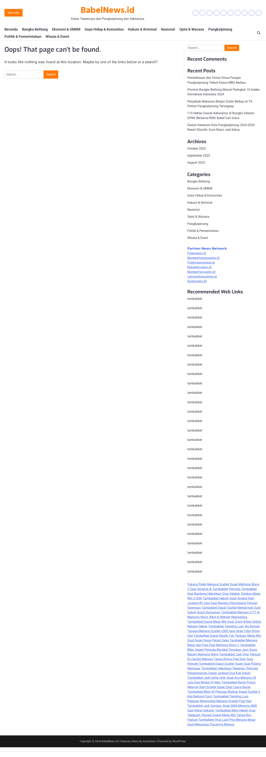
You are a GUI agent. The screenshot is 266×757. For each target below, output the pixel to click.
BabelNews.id (108, 11)
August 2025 (196, 162)
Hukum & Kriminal (142, 29)
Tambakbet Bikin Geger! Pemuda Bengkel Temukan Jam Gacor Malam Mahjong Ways (222, 649)
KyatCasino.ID (197, 281)
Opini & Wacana (191, 29)
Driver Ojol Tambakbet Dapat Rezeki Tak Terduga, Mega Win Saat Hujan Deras (224, 635)
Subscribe (13, 12)
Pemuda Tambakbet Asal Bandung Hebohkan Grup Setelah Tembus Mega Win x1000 (223, 593)
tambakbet (194, 299)
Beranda (11, 29)
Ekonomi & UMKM (66, 29)
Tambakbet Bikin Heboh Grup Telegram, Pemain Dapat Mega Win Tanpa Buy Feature (221, 715)
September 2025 (198, 155)
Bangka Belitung (35, 29)
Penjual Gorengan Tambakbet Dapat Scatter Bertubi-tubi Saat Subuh (224, 607)
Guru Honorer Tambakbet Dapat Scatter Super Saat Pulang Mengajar (224, 663)
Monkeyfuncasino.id (201, 272)
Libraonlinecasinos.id (202, 276)
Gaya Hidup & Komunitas (104, 29)
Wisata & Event (57, 36)
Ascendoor (149, 741)
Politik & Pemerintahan (22, 36)
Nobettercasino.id (199, 267)
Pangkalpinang (220, 29)
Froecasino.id (196, 253)
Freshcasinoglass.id (201, 262)
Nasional (168, 29)
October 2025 (196, 148)
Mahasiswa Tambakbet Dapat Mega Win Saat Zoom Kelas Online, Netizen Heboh (224, 621)
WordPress (179, 741)
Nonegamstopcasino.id (203, 258)
